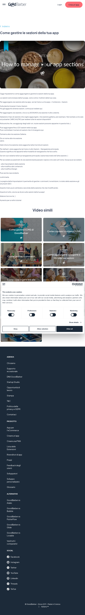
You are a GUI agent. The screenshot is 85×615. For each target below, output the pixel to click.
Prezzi (9, 460)
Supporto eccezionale (12, 369)
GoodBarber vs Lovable (13, 534)
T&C (9, 401)
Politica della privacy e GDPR (13, 407)
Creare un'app (13, 436)
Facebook (15, 557)
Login (59, 5)
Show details (74, 322)
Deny (15, 329)
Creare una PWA (14, 441)
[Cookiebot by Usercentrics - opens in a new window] (73, 284)
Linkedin (14, 578)
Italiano (44, 607)
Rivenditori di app (14, 454)
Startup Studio (13, 382)
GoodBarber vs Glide (13, 526)
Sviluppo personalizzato (13, 480)
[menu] (4, 4)
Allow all (69, 329)
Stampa (10, 395)
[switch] (32, 314)
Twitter (13, 567)
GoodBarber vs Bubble (13, 509)
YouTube (14, 573)
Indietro (6, 26)
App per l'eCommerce (13, 429)
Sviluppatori (12, 473)
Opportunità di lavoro (13, 388)
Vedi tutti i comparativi (12, 542)
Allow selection (42, 329)
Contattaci (11, 414)
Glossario (11, 487)
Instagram (15, 562)
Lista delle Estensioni (11, 447)
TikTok (13, 589)
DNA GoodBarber (14, 376)
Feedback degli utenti (14, 466)
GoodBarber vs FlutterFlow (13, 517)
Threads (14, 583)
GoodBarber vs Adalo (13, 501)
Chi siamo (11, 363)
